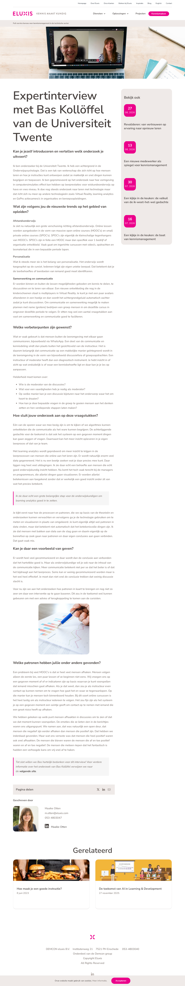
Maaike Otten (59, 827)
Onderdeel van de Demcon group (92, 953)
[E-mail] (109, 789)
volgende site (28, 771)
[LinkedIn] (103, 789)
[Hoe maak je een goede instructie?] (51, 870)
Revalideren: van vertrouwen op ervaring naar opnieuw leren (145, 126)
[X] (98, 789)
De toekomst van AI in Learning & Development (130, 889)
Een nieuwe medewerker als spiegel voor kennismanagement (145, 163)
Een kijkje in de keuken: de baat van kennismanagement (144, 237)
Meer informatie (99, 980)
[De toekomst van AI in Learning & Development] (133, 870)
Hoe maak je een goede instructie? (39, 889)
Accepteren (120, 980)
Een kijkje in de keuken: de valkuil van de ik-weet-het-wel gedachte (146, 200)
